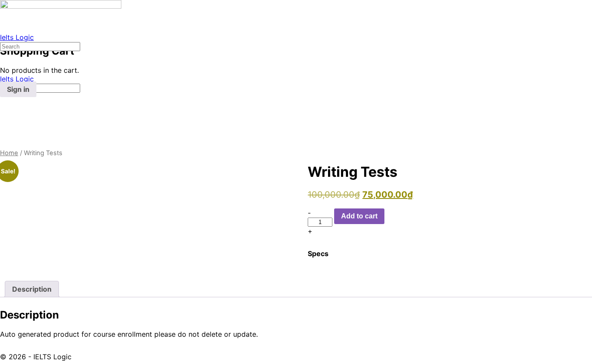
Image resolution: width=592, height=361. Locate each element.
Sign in (18, 89)
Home (9, 153)
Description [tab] (32, 289)
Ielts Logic (17, 37)
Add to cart (359, 216)
